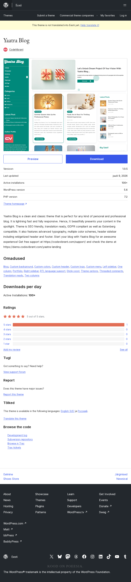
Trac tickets (14, 447)
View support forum (14, 371)
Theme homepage (13, 203)
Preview (33, 159)
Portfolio (18, 271)
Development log (17, 435)
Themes (8, 15)
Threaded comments (111, 271)
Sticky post (73, 271)
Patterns (40, 512)
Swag (104, 512)
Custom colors (42, 266)
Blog (6, 266)
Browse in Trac (16, 443)
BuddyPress (12, 541)
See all (124, 349)
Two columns (32, 275)
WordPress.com (15, 523)
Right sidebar (31, 271)
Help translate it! (90, 25)
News (7, 500)
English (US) (68, 411)
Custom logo (77, 266)
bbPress (10, 535)
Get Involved (107, 494)
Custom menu (93, 266)
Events (103, 500)
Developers (74, 506)
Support (72, 500)
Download (97, 159)
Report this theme (13, 394)
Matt (8, 529)
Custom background (21, 266)
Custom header (60, 266)
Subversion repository (20, 439)
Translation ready (13, 275)
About (7, 494)
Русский (82, 411)
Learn (70, 494)
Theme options (89, 271)
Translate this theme (14, 418)
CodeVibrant (16, 49)
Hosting (8, 506)
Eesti (14, 556)
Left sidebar (109, 266)
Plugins (39, 506)
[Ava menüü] (125, 5)
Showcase (41, 494)
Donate (105, 506)
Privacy (8, 512)
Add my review (11, 349)
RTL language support (52, 271)
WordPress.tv (77, 512)
